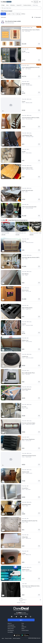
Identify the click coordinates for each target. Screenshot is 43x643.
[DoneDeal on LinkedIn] (25, 616)
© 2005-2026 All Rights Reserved (34, 638)
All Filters (23, 13)
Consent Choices (25, 630)
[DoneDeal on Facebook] (11, 616)
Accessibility (10, 632)
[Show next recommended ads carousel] (40, 220)
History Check (11, 628)
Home (7, 5)
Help (23, 625)
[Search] (2, 8)
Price (13, 13)
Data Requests (11, 630)
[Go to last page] (40, 599)
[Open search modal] (32, 1)
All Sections (12, 5)
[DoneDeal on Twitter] (16, 616)
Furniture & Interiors (27, 5)
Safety (23, 628)
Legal (3, 638)
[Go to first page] (2, 599)
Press (23, 623)
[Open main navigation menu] (40, 1)
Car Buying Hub (11, 625)
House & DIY (19, 5)
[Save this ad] (39, 43)
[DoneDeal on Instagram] (30, 616)
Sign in (21, 620)
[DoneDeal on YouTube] (21, 616)
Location (9, 13)
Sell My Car (24, 626)
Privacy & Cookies (8, 638)
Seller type (18, 13)
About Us (10, 623)
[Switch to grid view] (32, 17)
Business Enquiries (11, 626)
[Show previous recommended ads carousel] (38, 220)
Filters (3, 13)
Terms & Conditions (16, 638)
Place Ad (36, 1)
